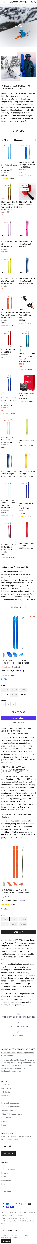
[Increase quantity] (13, 704)
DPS (5, 679)
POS (26, 1236)
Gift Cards (5, 1092)
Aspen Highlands (8, 1169)
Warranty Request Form (10, 1107)
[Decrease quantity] (3, 704)
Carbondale (6, 1180)
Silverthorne (6, 1191)
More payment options (18, 722)
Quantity (5, 700)
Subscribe (8, 1153)
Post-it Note (6, 1118)
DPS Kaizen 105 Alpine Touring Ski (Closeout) (15, 661)
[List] (35, 140)
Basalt (3, 1177)
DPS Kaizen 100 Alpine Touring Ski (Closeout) (15, 891)
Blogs (3, 1125)
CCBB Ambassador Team (11, 1114)
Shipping (5, 1099)
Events (4, 1121)
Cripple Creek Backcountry (16, 1236)
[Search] (6, 2)
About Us (5, 1085)
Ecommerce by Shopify (9, 1238)
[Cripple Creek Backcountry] (18, 2)
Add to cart (18, 712)
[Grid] (32, 140)
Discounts (5, 1096)
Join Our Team (7, 1110)
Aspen (4, 1166)
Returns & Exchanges (10, 1103)
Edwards (4, 1173)
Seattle (4, 1188)
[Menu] (2, 2)
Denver (4, 1184)
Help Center (6, 1088)
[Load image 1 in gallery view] (18, 632)
